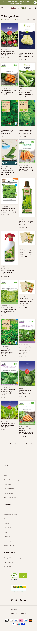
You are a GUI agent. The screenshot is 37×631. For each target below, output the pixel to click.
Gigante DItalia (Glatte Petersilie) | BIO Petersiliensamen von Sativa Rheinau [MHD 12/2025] (25, 350)
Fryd (5, 532)
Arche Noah (8, 510)
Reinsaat (7, 536)
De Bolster (7, 528)
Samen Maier (8, 541)
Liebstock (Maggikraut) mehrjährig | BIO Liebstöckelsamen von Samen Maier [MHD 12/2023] (8, 352)
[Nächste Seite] (31, 444)
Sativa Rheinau (9, 545)
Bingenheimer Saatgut (11, 514)
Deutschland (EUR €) (17, 613)
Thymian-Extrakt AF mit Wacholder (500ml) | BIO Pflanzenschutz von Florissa (8, 271)
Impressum (8, 484)
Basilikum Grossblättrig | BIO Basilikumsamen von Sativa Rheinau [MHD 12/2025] (8, 392)
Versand (6, 471)
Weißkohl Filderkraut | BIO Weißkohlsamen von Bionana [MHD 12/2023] (26, 55)
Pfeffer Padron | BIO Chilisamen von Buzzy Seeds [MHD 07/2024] (7, 170)
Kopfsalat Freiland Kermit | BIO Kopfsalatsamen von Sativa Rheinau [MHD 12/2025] (8, 310)
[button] (2, 8)
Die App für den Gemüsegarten (14, 558)
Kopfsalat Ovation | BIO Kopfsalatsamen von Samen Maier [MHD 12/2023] (26, 132)
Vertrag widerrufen (10, 497)
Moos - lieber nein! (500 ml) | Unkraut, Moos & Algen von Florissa (26, 223)
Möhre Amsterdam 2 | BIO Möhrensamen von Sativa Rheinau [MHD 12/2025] (8, 92)
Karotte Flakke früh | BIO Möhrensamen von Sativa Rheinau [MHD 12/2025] (26, 169)
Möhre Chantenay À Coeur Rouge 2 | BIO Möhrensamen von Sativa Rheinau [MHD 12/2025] (26, 431)
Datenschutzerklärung (11, 480)
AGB (5, 475)
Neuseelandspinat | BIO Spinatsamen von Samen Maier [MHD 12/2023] (8, 132)
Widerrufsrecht (9, 493)
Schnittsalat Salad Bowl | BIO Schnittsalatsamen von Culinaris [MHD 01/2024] (9, 210)
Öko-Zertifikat (9, 489)
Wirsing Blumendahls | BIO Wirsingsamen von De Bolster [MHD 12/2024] (26, 392)
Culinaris (7, 523)
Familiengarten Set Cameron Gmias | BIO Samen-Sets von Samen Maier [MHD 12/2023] (25, 251)
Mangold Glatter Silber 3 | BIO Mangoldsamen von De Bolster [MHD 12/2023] (8, 425)
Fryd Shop (16, 627)
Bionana (7, 519)
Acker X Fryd (8, 567)
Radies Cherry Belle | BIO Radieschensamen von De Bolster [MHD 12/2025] (8, 53)
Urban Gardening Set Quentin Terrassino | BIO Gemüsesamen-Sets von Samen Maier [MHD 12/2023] (26, 302)
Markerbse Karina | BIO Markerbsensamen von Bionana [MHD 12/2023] (26, 92)
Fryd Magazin (8, 562)
